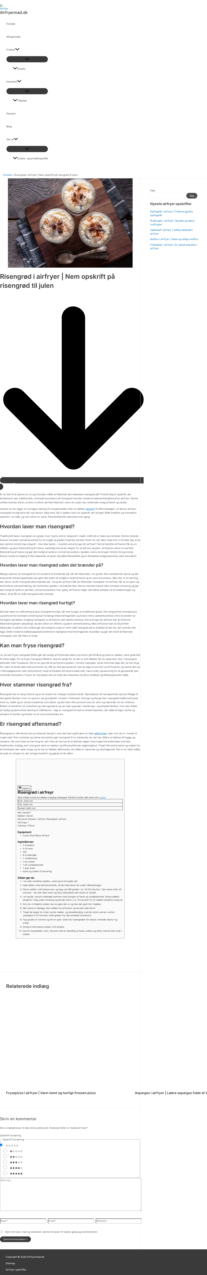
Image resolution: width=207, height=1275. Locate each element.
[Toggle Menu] (27, 59)
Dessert (11, 113)
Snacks (21, 68)
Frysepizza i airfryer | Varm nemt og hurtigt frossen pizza (51, 1093)
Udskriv (26, 788)
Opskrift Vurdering (10, 1135)
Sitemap (10, 1263)
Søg (152, 190)
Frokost (10, 49)
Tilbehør (22, 100)
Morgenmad (13, 36)
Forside (10, 23)
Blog (9, 126)
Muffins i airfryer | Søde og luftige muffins (174, 239)
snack (103, 797)
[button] (17, 49)
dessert (90, 508)
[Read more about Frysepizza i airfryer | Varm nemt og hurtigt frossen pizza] (68, 1043)
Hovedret (11, 81)
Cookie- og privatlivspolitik (32, 158)
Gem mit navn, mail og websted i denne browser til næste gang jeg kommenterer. (51, 1231)
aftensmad (101, 733)
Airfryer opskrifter (16, 1269)
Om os (10, 139)
